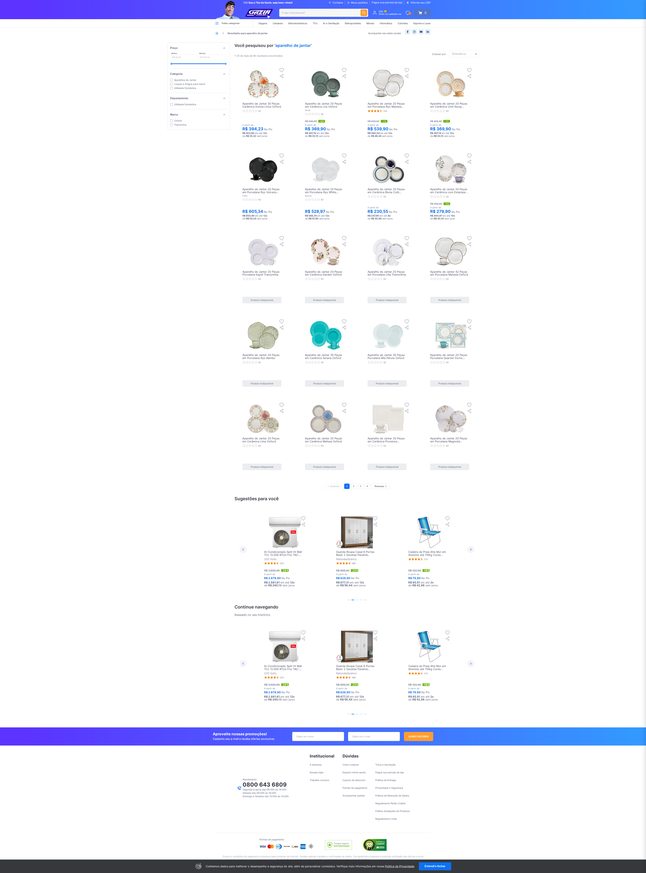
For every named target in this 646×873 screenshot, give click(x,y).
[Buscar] (364, 12)
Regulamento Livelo (386, 818)
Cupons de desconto (354, 780)
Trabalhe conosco (319, 780)
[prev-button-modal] (243, 549)
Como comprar (351, 764)
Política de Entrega (385, 780)
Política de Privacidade (399, 866)
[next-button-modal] (470, 549)
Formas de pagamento (355, 787)
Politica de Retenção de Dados (392, 795)
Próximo (379, 486)
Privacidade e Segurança (389, 787)
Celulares (278, 23)
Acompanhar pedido (354, 795)
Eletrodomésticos (297, 23)
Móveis (370, 23)
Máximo (202, 53)
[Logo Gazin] (259, 14)
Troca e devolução (385, 764)
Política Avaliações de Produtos (392, 811)
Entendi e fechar (435, 866)
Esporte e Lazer (422, 23)
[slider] (171, 64)
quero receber (418, 736)
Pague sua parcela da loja (387, 2)
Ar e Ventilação (331, 23)
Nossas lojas (316, 772)
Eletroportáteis (353, 23)
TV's (315, 23)
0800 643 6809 (265, 784)
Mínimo (174, 53)
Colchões (403, 23)
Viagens (262, 23)
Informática (386, 23)
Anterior (334, 486)
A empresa (315, 764)
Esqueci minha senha (354, 772)
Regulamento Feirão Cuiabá (390, 803)
